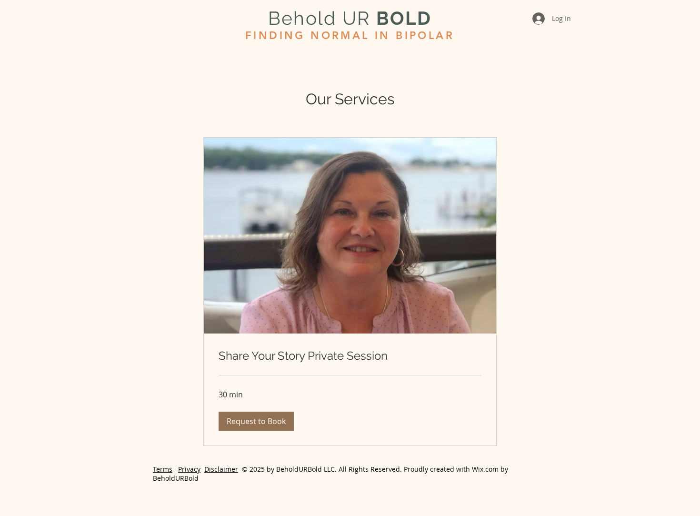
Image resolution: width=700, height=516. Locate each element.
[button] (256, 421)
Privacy (189, 469)
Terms (162, 469)
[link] (350, 356)
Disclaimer (221, 469)
